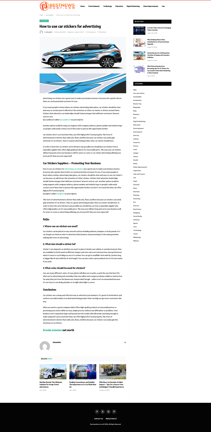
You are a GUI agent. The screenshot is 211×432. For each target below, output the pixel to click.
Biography (136, 107)
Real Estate (137, 209)
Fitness (135, 146)
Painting (136, 195)
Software (136, 220)
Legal (135, 181)
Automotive (137, 100)
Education (119, 6)
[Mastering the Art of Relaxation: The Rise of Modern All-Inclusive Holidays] (139, 56)
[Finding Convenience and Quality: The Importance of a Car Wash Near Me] (82, 371)
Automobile (44, 21)
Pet (134, 202)
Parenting (136, 199)
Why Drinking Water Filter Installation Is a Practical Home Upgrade (158, 42)
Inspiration (137, 171)
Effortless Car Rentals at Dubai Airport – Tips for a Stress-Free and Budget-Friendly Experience (111, 384)
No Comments (91, 32)
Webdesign (137, 237)
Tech (135, 227)
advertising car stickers (74, 169)
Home (82, 6)
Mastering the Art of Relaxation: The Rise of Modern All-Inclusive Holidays (158, 55)
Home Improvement (150, 6)
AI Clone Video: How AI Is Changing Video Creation (159, 29)
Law (163, 6)
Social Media (137, 216)
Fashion (136, 139)
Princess (136, 206)
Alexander (49, 32)
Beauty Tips (137, 104)
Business (136, 114)
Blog (134, 111)
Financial (136, 142)
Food (135, 149)
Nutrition (136, 192)
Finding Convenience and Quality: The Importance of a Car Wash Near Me (82, 384)
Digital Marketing (133, 6)
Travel (135, 234)
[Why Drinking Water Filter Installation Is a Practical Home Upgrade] (139, 42)
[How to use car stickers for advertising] (83, 65)
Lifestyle (136, 185)
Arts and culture (138, 93)
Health (135, 160)
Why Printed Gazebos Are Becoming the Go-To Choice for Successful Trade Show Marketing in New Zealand (158, 69)
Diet (134, 118)
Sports (135, 223)
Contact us (98, 419)
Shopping (136, 213)
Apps (135, 90)
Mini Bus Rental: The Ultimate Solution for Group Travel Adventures (51, 384)
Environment (137, 132)
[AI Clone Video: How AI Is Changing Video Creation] (139, 30)
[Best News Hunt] (57, 6)
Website (136, 241)
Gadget (135, 153)
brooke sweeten (52, 330)
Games (135, 156)
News (135, 188)
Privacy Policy (111, 419)
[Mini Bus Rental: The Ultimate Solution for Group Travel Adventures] (53, 371)
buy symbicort (65, 119)
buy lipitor (60, 194)
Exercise (136, 135)
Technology (107, 6)
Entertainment (94, 6)
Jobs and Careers (139, 174)
